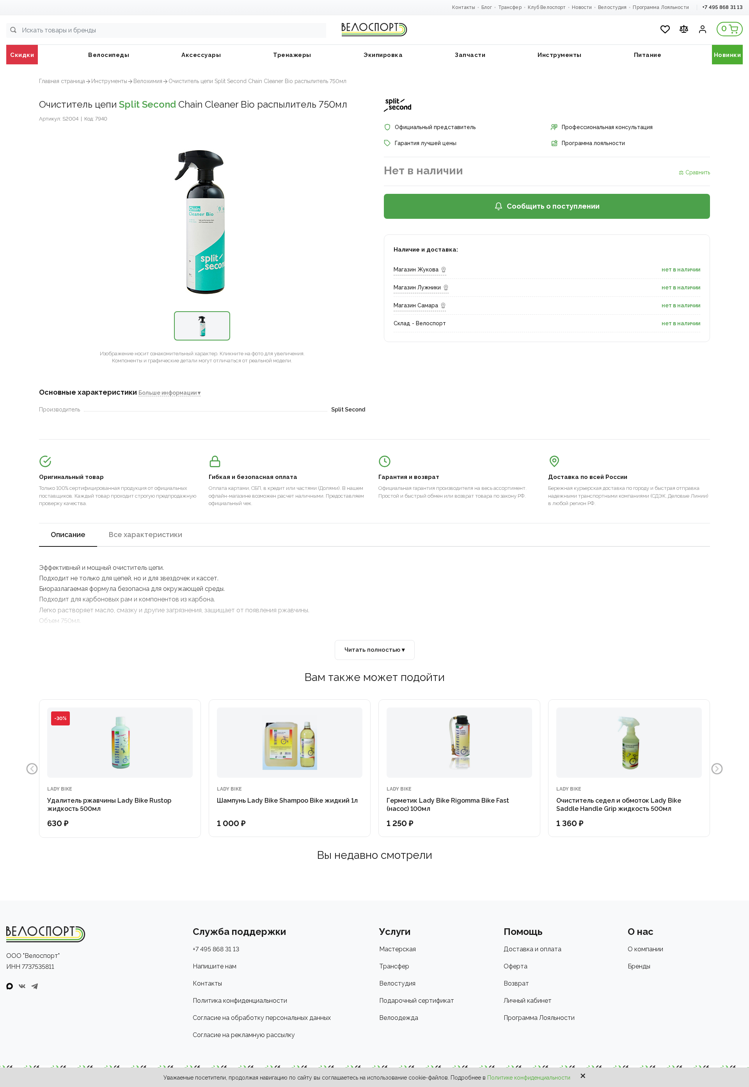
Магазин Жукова (416, 269)
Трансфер (510, 7)
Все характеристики (145, 534)
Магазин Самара (416, 305)
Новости (582, 7)
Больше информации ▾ (169, 393)
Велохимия (147, 81)
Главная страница (62, 81)
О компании (645, 949)
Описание (68, 534)
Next (717, 768)
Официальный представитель (435, 127)
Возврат (516, 983)
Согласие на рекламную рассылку (244, 1035)
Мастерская (397, 949)
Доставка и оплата (532, 949)
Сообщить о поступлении (553, 206)
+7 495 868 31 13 (722, 7)
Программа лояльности (593, 143)
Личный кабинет (528, 1000)
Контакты (463, 7)
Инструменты (109, 81)
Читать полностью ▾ (374, 649)
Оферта (515, 966)
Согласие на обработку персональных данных (262, 1017)
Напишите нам (214, 966)
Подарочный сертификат (416, 1000)
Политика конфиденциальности (240, 1000)
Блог (486, 7)
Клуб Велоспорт (547, 7)
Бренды (639, 966)
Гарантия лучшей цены (425, 143)
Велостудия (612, 7)
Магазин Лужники (417, 287)
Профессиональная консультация (607, 127)
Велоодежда (398, 1017)
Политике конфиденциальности (528, 1078)
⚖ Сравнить (694, 172)
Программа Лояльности (661, 7)
